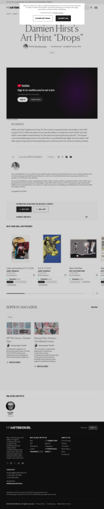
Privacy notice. (58, 13)
